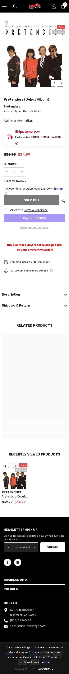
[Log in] (54, 6)
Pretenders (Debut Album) (13, 497)
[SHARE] (62, 200)
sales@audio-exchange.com (27, 626)
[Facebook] (7, 562)
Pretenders (12, 106)
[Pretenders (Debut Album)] (14, 476)
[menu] (4, 6)
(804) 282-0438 (20, 620)
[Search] (15, 6)
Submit (53, 547)
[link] (34, 429)
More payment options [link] (34, 227)
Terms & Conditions (36, 209)
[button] (54, 83)
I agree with (16, 209)
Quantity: (10, 164)
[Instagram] (17, 562)
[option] (34, 56)
